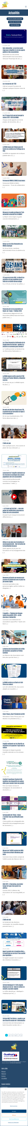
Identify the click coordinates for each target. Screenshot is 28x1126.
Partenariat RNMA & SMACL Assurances (14, 180)
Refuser (14, 1115)
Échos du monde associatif (15, 18)
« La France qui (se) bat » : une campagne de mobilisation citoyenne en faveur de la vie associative (13, 510)
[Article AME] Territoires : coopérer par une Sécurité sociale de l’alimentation (14, 1019)
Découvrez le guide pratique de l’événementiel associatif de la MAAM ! (13, 213)
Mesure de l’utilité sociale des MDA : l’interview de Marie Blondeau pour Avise (13, 852)
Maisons (3, 1074)
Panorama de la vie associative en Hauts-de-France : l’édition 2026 (13, 310)
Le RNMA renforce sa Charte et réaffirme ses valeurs (13, 683)
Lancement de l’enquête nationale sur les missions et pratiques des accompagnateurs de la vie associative (14, 475)
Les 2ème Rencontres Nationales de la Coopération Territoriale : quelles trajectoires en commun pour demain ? (14, 344)
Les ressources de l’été (9, 84)
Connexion (4, 1087)
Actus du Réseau (15, 25)
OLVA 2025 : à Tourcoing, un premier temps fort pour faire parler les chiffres (13, 886)
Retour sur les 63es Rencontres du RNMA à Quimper (13, 245)
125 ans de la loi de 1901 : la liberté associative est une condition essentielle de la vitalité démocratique (14, 279)
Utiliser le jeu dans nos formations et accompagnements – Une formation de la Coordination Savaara (14, 544)
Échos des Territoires (14, 22)
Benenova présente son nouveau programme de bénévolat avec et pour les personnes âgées (14, 579)
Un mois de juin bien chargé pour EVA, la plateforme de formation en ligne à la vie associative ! (14, 411)
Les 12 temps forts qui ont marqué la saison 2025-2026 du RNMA (13, 116)
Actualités (4, 1078)
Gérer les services (13, 1106)
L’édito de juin (7, 443)
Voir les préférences (14, 1119)
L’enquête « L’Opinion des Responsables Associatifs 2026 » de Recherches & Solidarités (13, 615)
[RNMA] (5, 5)
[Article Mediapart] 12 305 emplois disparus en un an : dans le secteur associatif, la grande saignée (14, 987)
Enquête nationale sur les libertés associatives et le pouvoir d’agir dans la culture (14, 745)
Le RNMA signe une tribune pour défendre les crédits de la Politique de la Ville (14, 149)
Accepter (14, 1111)
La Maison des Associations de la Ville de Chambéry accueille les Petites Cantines (14, 651)
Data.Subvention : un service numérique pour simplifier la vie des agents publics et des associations (14, 50)
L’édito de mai (7, 919)
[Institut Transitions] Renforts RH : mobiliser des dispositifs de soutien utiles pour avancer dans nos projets (13, 781)
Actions (3, 1076)
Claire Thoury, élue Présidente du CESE (14, 714)
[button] (25, 1089)
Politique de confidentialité (13, 1122)
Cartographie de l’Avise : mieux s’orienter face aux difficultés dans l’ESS (13, 817)
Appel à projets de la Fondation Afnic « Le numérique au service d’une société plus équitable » (14, 953)
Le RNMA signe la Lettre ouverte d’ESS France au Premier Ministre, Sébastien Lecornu (14, 378)
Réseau (3, 1071)
